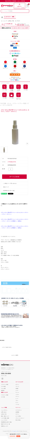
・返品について (5, 187)
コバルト (17, 394)
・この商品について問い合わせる (9, 183)
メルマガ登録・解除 (5, 418)
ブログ (18, 20)
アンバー (17, 392)
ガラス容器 (3, 386)
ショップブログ (4, 420)
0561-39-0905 (20, 25)
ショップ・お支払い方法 (8, 20)
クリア (17, 390)
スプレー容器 (22, 103)
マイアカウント (19, 410)
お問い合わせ (3, 412)
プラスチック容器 (4, 384)
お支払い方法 (3, 414)
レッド (17, 398)
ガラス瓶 (3, 397)
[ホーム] (2, 17)
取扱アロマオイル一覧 (5, 424)
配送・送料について (5, 416)
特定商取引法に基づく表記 (6, 422)
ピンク (17, 402)
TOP (1, 103)
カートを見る (18, 416)
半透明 (17, 388)
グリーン (17, 396)
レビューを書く (15, 355)
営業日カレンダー (4, 426)
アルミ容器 (3, 388)
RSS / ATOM (18, 420)
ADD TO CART (14, 176)
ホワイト (17, 384)
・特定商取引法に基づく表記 (8, 190)
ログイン (17, 414)
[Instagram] (2, 378)
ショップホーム (4, 410)
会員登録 (17, 412)
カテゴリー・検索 (10, 16)
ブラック (17, 386)
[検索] (2, 11)
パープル (17, 404)
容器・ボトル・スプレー (10, 103)
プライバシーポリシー (20, 418)
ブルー (17, 400)
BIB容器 (2, 390)
